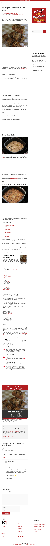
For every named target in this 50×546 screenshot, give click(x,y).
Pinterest (8, 436)
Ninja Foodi (20, 529)
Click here (33, 72)
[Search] (44, 31)
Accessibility (35, 544)
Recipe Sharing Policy (19, 544)
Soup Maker (20, 526)
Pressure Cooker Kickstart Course (40, 524)
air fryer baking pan (20, 175)
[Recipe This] (1, 2)
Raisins (6, 235)
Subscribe (3, 531)
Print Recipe (11, 16)
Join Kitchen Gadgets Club (42, 2)
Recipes (28, 2)
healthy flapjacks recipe (20, 98)
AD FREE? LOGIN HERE (25, 0)
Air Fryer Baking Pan (8, 274)
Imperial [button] (7, 289)
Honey (6, 230)
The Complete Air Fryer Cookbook (14, 431)
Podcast (34, 2)
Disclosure (27, 544)
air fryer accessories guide (15, 335)
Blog (2, 528)
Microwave (20, 528)
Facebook (4, 436)
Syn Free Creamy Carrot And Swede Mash (10, 420)
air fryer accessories (14, 178)
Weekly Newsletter (37, 529)
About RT (3, 526)
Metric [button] (3, 289)
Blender (5, 275)
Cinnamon (7, 236)
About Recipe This (16, 2)
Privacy (14, 544)
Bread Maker (20, 533)
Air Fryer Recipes (6, 419)
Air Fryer (5, 272)
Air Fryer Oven (20, 538)
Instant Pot (19, 523)
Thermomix (20, 531)
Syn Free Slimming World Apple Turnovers (10, 421)
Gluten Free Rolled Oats (9, 225)
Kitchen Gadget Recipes (13, 419)
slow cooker (19, 433)
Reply (4, 457)
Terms (24, 544)
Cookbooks (23, 2)
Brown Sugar (7, 229)
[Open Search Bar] (48, 2)
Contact (3, 536)
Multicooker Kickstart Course (39, 526)
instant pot (14, 433)
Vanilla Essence (8, 232)
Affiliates (3, 533)
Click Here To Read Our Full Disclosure (17, 14)
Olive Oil (6, 228)
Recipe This (15, 269)
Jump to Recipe (5, 16)
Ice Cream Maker (21, 536)
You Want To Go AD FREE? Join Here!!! (9, 13)
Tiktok (12, 436)
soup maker (23, 433)
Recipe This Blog (20, 419)
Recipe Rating (4, 491)
